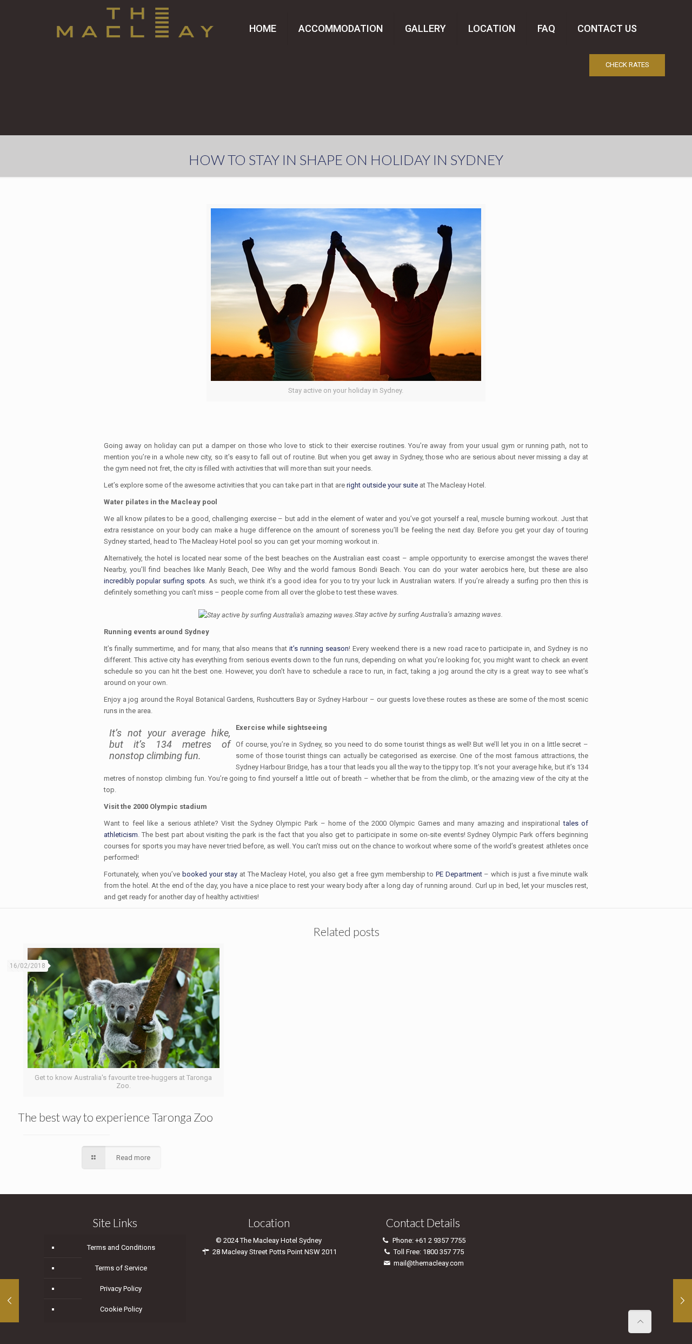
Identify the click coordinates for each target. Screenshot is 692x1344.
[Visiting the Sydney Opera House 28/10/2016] (682, 1300)
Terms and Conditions (121, 1247)
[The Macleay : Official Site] (135, 20)
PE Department (459, 874)
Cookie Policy (121, 1309)
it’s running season (319, 648)
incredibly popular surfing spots (154, 581)
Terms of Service (121, 1268)
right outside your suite (382, 485)
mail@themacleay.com (429, 1263)
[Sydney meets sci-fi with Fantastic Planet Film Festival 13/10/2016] (9, 1300)
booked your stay (209, 874)
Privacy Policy (121, 1288)
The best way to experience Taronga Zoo (115, 1117)
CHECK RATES (627, 65)
